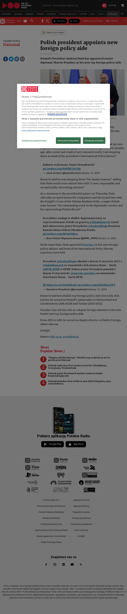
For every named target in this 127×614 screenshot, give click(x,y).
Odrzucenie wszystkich (68, 140)
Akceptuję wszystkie (94, 140)
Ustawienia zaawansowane (34, 140)
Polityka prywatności (57, 114)
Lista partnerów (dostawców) (36, 130)
